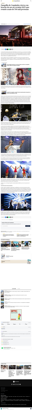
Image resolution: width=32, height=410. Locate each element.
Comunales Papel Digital (4, 404)
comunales (11, 231)
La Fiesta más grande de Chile (25, 231)
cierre (8, 231)
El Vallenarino (27, 396)
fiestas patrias (19, 231)
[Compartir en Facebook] (5, 49)
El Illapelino (23, 400)
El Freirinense (5, 397)
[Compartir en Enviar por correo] (10, 49)
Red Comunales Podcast (17, 404)
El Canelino (20, 400)
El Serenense (6, 399)
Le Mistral (12, 404)
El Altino (24, 396)
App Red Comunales (23, 404)
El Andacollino (22, 399)
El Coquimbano (10, 399)
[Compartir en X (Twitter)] (7, 49)
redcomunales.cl (3, 389)
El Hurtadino (25, 399)
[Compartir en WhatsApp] (9, 49)
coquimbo (14, 231)
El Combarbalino (16, 400)
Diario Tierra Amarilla (19, 396)
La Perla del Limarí (7, 400)
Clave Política (9, 404)
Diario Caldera (10, 396)
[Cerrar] (30, 408)
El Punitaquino (12, 400)
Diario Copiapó (15, 396)
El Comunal (2, 399)
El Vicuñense (14, 399)
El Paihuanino (18, 399)
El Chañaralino (6, 396)
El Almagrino (2, 396)
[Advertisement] (16, 16)
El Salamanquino (27, 400)
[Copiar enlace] (12, 49)
